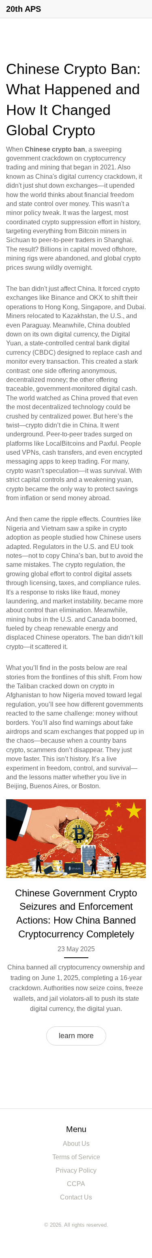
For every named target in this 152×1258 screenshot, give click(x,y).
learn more (76, 1036)
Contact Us (76, 1197)
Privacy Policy (76, 1170)
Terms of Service (76, 1157)
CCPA (76, 1183)
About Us (76, 1143)
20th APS (23, 8)
